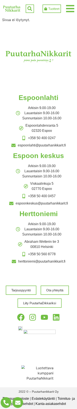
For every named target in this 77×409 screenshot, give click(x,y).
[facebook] (21, 317)
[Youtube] (44, 317)
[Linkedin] (56, 317)
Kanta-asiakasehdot (51, 404)
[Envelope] (17, 402)
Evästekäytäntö (43, 398)
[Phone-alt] (6, 402)
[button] (30, 9)
